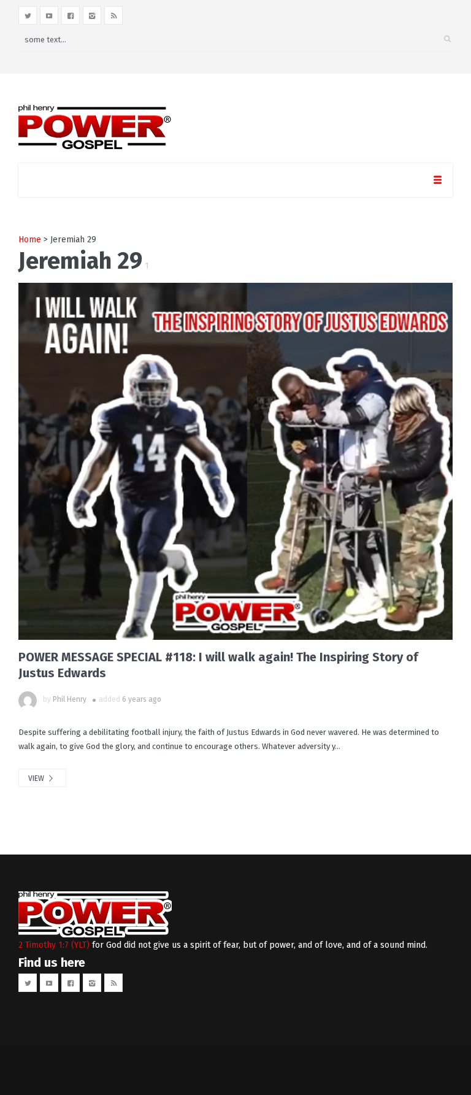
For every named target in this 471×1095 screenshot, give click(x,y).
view (37, 778)
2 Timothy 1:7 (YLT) (54, 945)
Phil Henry (69, 699)
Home (29, 239)
